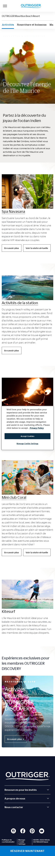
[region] (27, 428)
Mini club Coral (14, 497)
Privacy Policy (36, 427)
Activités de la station (20, 303)
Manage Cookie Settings (27, 443)
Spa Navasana (13, 211)
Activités (8, 24)
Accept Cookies (27, 436)
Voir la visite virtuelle (37, 248)
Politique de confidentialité (8, 841)
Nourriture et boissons (31, 24)
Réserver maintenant (27, 850)
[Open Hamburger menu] (5, 6)
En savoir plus (11, 248)
